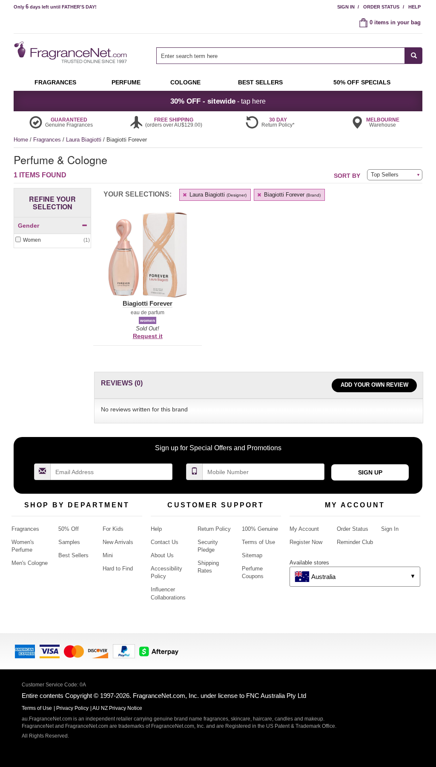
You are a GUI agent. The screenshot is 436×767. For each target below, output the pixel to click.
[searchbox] (280, 55)
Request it (148, 336)
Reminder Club (355, 542)
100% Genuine (260, 529)
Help (414, 6)
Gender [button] (28, 225)
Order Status (381, 6)
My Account (304, 529)
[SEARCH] (413, 55)
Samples (69, 542)
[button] (147, 260)
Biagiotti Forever (291, 194)
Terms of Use (258, 542)
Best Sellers (73, 555)
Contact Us (164, 542)
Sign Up (370, 472)
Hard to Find (118, 568)
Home (21, 139)
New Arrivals (118, 542)
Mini (108, 555)
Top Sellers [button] (385, 174)
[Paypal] (124, 650)
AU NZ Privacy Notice (117, 708)
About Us (162, 555)
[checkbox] (52, 240)
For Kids (113, 529)
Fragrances (48, 139)
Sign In (346, 6)
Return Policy (214, 529)
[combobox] (289, 55)
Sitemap (252, 555)
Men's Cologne (29, 563)
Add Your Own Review (374, 385)
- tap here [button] (218, 101)
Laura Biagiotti (84, 139)
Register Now (306, 542)
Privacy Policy (72, 708)
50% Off (68, 529)
